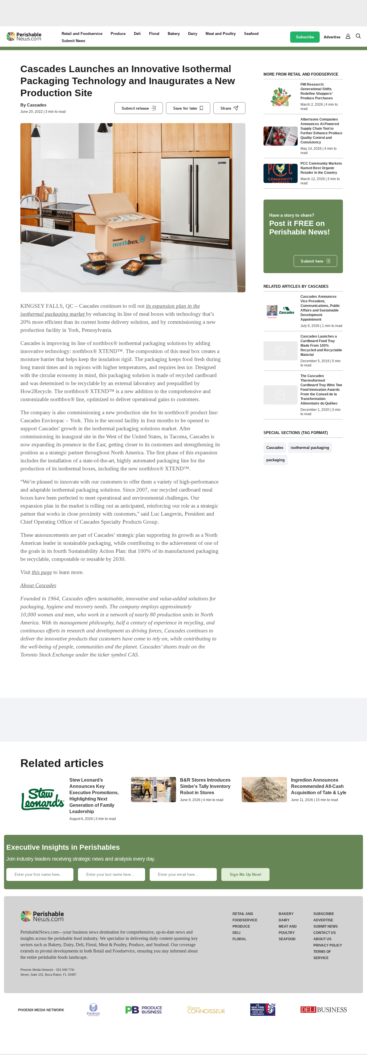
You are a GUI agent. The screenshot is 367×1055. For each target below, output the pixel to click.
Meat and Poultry (221, 33)
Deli (137, 33)
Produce (118, 33)
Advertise (332, 37)
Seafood (251, 33)
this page (42, 572)
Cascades (36, 104)
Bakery (174, 33)
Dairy (192, 33)
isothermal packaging (310, 447)
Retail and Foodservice (82, 33)
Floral (154, 33)
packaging (275, 460)
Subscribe (305, 37)
